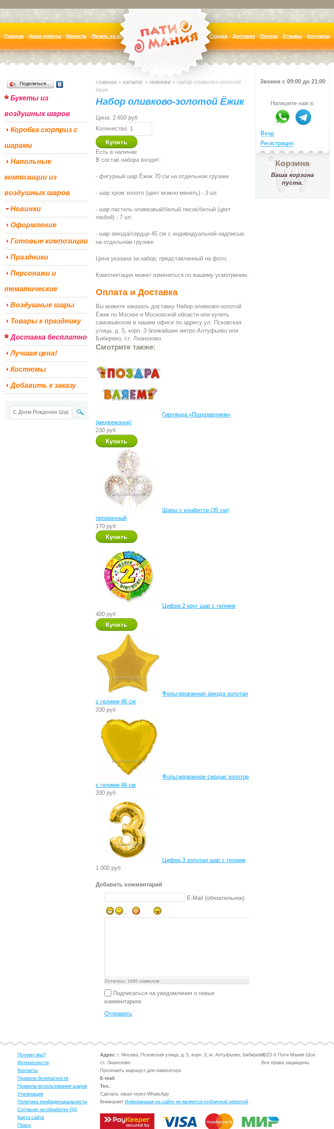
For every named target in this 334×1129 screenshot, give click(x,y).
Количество (111, 128)
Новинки (25, 209)
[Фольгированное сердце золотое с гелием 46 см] (128, 776)
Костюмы (28, 369)
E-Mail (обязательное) (215, 898)
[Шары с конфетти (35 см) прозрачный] (128, 510)
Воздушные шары (42, 305)
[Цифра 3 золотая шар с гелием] (128, 860)
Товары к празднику (45, 321)
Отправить (118, 1013)
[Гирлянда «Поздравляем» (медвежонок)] (128, 414)
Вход (267, 133)
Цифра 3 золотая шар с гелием (203, 860)
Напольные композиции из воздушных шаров (37, 177)
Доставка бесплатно (48, 337)
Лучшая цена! (33, 353)
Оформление (33, 225)
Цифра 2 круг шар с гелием (198, 606)
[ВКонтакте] (59, 84)
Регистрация (277, 143)
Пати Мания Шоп (167, 50)
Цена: (103, 117)
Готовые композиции (49, 241)
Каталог (133, 82)
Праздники (29, 257)
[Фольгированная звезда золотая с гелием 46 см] (128, 693)
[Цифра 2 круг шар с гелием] (128, 606)
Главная (106, 82)
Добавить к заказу (43, 385)
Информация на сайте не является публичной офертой (186, 1101)
